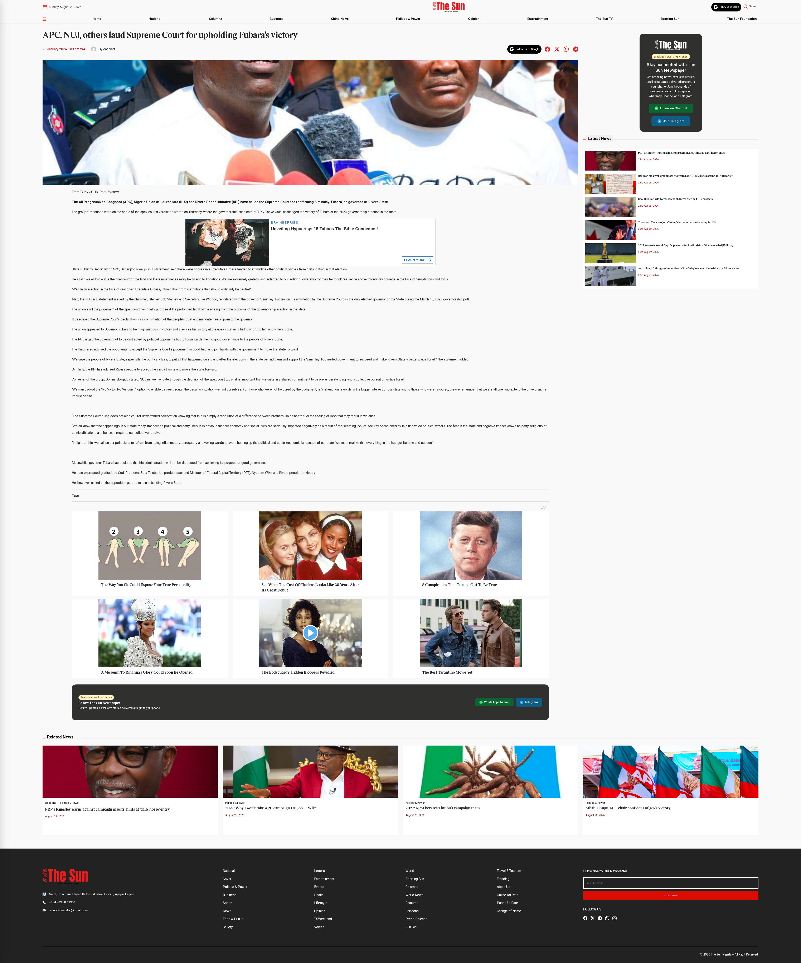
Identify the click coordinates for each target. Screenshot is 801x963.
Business (276, 19)
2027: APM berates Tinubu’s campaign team (443, 808)
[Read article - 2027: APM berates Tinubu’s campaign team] (490, 771)
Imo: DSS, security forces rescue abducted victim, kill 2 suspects (675, 199)
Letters (319, 871)
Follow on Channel (673, 108)
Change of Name (509, 911)
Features (412, 903)
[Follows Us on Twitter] (556, 49)
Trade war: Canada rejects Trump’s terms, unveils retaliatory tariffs (676, 222)
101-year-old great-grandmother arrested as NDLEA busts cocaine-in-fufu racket (685, 176)
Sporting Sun (669, 19)
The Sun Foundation (742, 19)
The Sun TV (604, 19)
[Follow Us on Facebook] (585, 918)
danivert (109, 49)
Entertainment (537, 19)
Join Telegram (673, 121)
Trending (503, 879)
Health (319, 895)
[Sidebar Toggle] (44, 19)
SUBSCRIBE (671, 895)
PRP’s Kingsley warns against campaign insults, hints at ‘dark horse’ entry (681, 152)
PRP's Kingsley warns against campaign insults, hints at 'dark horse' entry (107, 809)
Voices (319, 927)
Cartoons (412, 911)
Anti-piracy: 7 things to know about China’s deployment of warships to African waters (688, 268)
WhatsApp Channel (496, 702)
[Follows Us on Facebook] (547, 49)
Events (319, 887)
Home (96, 19)
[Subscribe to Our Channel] (600, 918)
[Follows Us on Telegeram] (575, 49)
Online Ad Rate (507, 895)
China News (340, 19)
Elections (50, 803)
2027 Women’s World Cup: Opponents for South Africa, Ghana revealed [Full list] (685, 245)
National (155, 19)
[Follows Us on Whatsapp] (566, 49)
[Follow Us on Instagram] (614, 918)
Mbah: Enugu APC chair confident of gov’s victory (628, 808)
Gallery (228, 927)
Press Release (416, 919)
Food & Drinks (233, 919)
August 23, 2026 (54, 816)
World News (414, 895)
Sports (228, 903)
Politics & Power (408, 19)
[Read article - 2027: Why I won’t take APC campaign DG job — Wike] (310, 771)
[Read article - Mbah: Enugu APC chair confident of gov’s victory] (670, 771)
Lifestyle (320, 903)
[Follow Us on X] (593, 918)
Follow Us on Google (729, 7)
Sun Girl (411, 927)
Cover (227, 879)
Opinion (474, 19)
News (227, 911)
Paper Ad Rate (507, 903)
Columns (215, 19)
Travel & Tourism (509, 871)
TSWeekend (323, 919)
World (410, 871)
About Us (503, 887)
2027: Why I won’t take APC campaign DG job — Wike (271, 808)
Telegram (531, 702)
